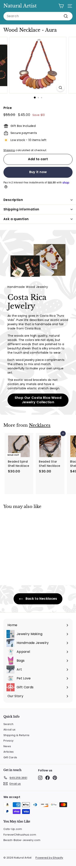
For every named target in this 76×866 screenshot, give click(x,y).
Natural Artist (20, 6)
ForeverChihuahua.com (19, 835)
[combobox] (38, 16)
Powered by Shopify (49, 858)
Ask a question (16, 219)
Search (8, 724)
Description (13, 200)
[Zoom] (60, 87)
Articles (8, 752)
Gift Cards (10, 757)
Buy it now (38, 172)
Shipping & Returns (16, 735)
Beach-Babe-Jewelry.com (22, 840)
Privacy (8, 741)
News (7, 746)
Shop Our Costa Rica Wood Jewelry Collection (38, 400)
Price (7, 108)
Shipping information (21, 209)
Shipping (9, 150)
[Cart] (61, 6)
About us (9, 729)
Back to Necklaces (41, 598)
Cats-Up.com (12, 829)
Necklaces (39, 425)
